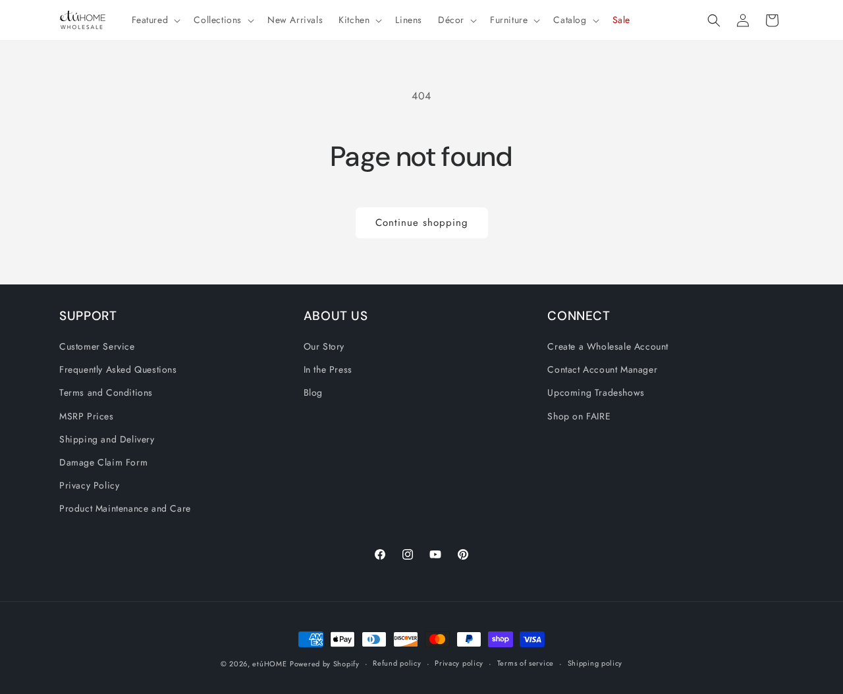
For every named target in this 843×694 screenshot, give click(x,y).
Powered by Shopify (325, 663)
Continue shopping (421, 222)
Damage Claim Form (103, 462)
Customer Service (97, 346)
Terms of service (525, 663)
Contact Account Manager (602, 369)
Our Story (324, 346)
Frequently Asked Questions (118, 369)
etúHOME (269, 663)
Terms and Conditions (106, 392)
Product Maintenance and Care (125, 508)
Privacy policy (459, 663)
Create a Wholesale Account (607, 346)
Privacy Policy (89, 485)
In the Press (328, 369)
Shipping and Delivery (107, 439)
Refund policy (397, 663)
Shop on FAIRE (579, 416)
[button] (155, 20)
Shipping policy (595, 663)
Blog (313, 392)
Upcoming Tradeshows (595, 392)
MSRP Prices (86, 416)
